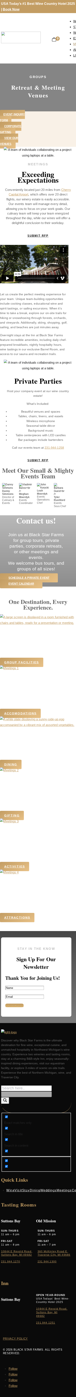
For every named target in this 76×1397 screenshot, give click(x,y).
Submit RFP (38, 235)
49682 (40, 1316)
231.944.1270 (10, 1261)
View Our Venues (9, 141)
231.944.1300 (47, 1261)
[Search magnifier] (5, 1100)
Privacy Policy (15, 1338)
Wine (10, 1190)
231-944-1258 (54, 447)
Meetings (64, 1190)
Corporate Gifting (10, 129)
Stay (26, 1190)
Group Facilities (21, 662)
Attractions (17, 917)
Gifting (12, 815)
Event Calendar (21, 583)
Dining (10, 764)
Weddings (48, 1190)
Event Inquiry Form (12, 117)
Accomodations (20, 713)
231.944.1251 (45, 1322)
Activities (14, 866)
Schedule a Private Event (28, 577)
